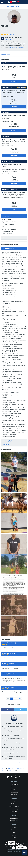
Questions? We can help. (14, 763)
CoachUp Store (14, 820)
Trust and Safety (14, 809)
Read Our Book (14, 818)
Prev (8, 698)
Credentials (6, 216)
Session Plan (6, 444)
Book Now (14, 82)
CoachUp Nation (14, 784)
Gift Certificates (14, 792)
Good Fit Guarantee (14, 806)
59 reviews (11, 34)
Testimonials (14, 811)
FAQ (14, 801)
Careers (14, 835)
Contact (14, 837)
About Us (14, 827)
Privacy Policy (9, 851)
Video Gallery (14, 787)
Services (5, 237)
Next (20, 698)
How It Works (14, 804)
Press (14, 832)
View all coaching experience (16, 47)
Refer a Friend (14, 794)
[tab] (14, 216)
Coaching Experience (8, 248)
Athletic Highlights (7, 441)
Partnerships (14, 830)
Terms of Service (18, 851)
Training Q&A (14, 789)
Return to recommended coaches (10, 6)
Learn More (8, 39)
